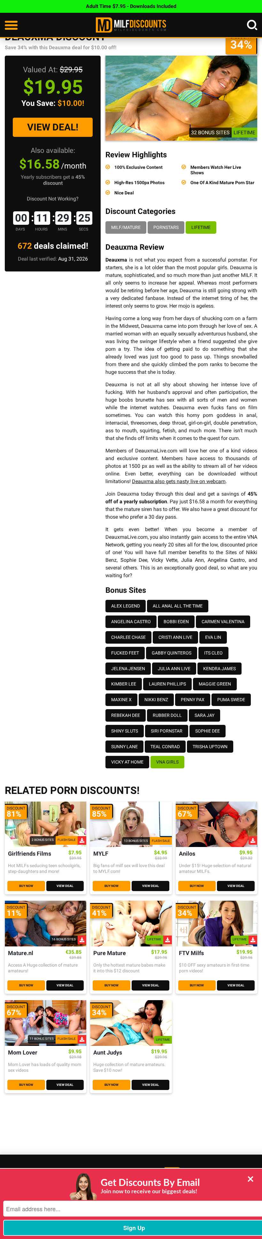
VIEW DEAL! (52, 127)
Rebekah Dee (125, 715)
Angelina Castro (226, 560)
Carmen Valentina (223, 621)
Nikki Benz (156, 699)
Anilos (187, 854)
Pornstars (166, 227)
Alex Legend (125, 605)
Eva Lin (213, 637)
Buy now (26, 886)
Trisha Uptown (210, 746)
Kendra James (219, 668)
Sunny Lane (124, 746)
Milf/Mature (126, 227)
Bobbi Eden (176, 621)
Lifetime (201, 227)
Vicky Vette (164, 560)
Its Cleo (213, 652)
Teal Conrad (165, 746)
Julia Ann (192, 560)
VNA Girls (167, 762)
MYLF (100, 854)
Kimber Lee (123, 683)
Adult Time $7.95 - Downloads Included (131, 6)
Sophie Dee (134, 560)
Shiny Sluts (124, 730)
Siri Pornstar (166, 730)
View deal (65, 886)
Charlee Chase (128, 637)
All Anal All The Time (178, 605)
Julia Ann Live (174, 668)
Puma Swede (231, 699)
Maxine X (121, 699)
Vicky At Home (127, 762)
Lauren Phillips (167, 683)
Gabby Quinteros (171, 652)
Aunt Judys (107, 1053)
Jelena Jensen (128, 668)
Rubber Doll (167, 715)
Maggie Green (215, 683)
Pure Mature (109, 953)
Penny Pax (192, 699)
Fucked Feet (125, 652)
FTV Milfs (191, 953)
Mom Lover (22, 1053)
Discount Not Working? (53, 199)
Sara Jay (204, 715)
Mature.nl (20, 953)
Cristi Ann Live (175, 637)
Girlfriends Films (29, 854)
